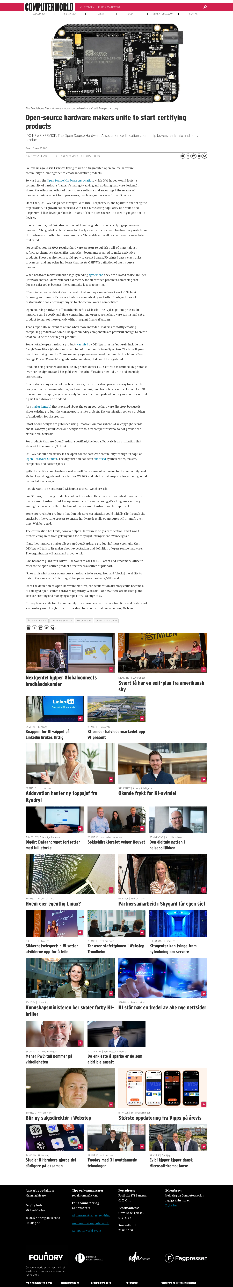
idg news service (61, 620)
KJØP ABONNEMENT (109, 7)
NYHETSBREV (86, 7)
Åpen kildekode (37, 620)
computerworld (106, 620)
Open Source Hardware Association (70, 180)
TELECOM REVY (39, 14)
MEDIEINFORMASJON (162, 14)
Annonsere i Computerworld (90, 1223)
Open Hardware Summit (41, 459)
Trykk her (171, 1205)
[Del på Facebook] (182, 156)
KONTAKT (194, 14)
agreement (96, 275)
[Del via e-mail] (199, 156)
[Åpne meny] (196, 7)
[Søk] (205, 7)
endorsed (100, 459)
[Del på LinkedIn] (193, 156)
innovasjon (84, 620)
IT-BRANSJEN (70, 14)
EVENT (101, 14)
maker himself (41, 406)
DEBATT (132, 14)
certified (82, 344)
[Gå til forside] (49, 7)
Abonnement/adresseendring (91, 1215)
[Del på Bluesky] (204, 156)
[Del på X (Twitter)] (188, 156)
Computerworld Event (86, 1231)
